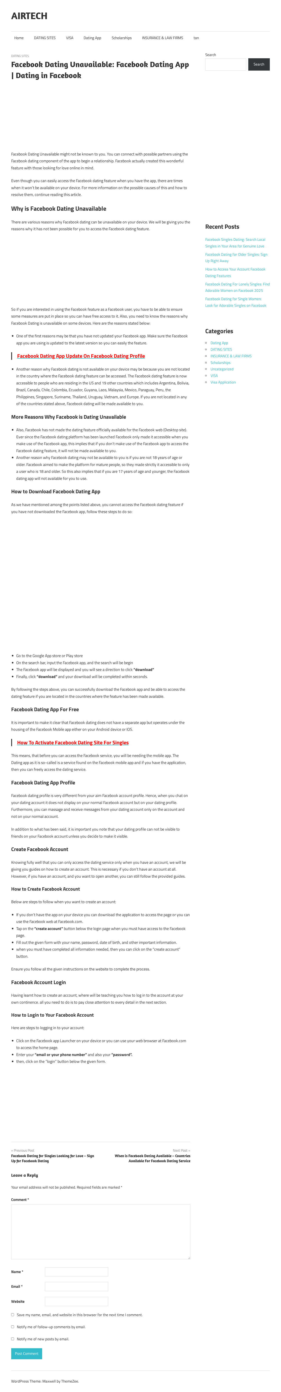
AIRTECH (29, 16)
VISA (69, 38)
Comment (20, 1199)
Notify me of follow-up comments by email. (51, 1327)
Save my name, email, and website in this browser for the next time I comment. (80, 1315)
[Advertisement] (100, 114)
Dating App (92, 38)
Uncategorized (222, 369)
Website (18, 1301)
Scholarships (122, 38)
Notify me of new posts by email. (43, 1339)
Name (17, 1272)
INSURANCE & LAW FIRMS (162, 38)
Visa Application (223, 382)
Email (17, 1286)
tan (196, 38)
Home (19, 38)
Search (210, 55)
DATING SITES (45, 38)
